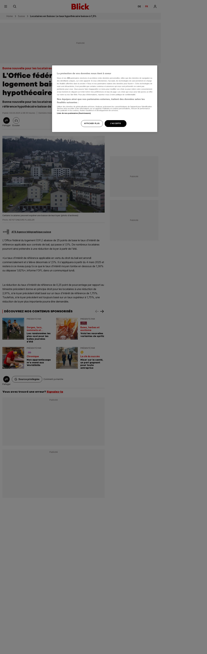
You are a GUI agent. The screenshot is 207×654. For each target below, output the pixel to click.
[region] (104, 98)
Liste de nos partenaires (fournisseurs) (74, 113)
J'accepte (115, 123)
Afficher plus (91, 123)
